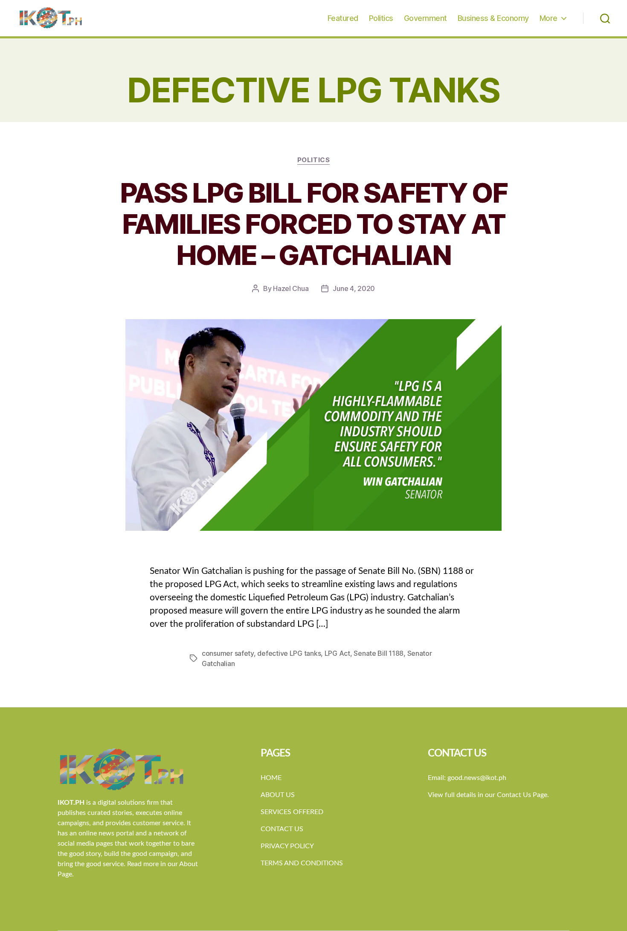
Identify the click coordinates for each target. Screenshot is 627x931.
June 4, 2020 (354, 288)
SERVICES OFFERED (292, 812)
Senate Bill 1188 (378, 653)
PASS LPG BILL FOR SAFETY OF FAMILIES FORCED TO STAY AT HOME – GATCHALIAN (313, 223)
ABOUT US (278, 794)
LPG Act (337, 653)
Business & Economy (493, 18)
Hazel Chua (290, 288)
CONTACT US (282, 829)
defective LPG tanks (289, 653)
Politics (381, 18)
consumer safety (228, 653)
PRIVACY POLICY (287, 846)
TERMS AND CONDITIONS (302, 863)
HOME (271, 777)
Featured (343, 18)
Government (425, 18)
